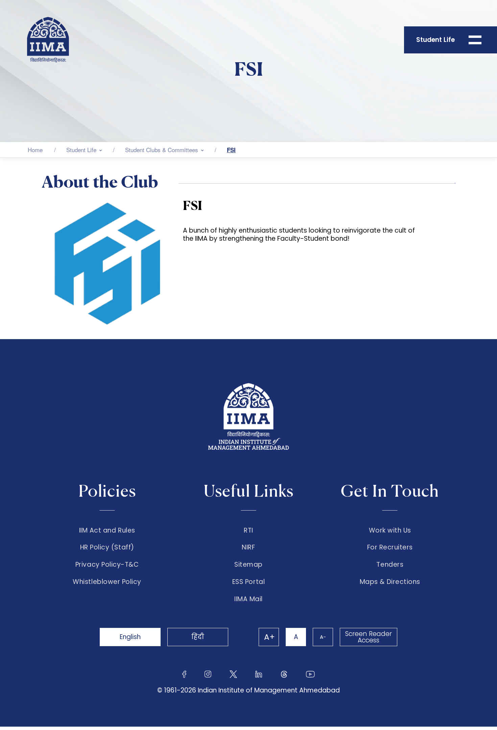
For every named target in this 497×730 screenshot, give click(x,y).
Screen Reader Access (368, 637)
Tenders (389, 565)
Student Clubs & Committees (161, 149)
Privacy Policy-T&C (107, 565)
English (130, 636)
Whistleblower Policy (107, 582)
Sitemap (248, 565)
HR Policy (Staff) (107, 547)
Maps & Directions (390, 582)
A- (323, 636)
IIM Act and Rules (107, 530)
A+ (269, 637)
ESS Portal (248, 582)
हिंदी (197, 636)
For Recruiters (390, 547)
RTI (248, 530)
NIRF (248, 547)
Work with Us (390, 530)
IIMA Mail (248, 599)
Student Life (81, 149)
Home (35, 149)
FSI (231, 150)
